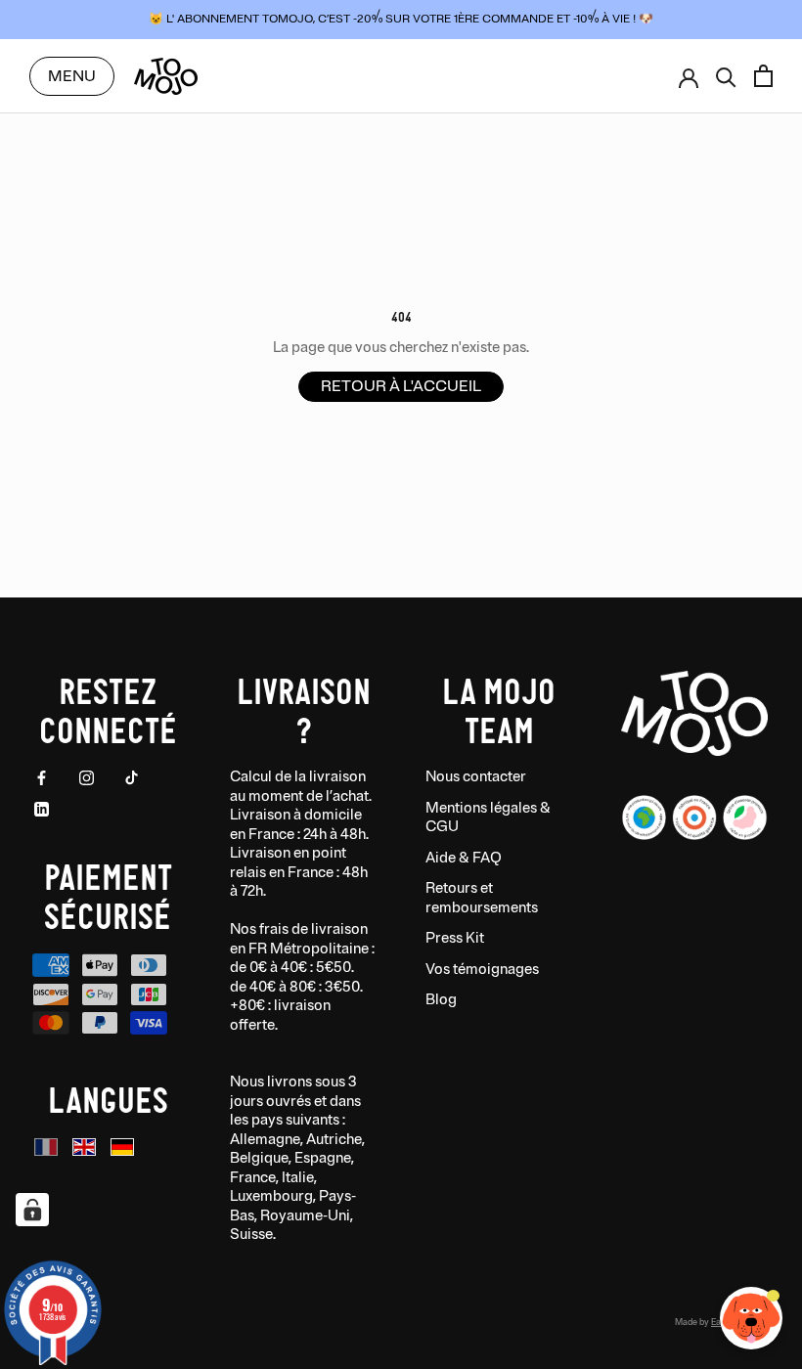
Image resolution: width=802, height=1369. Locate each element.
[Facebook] (41, 777)
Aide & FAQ (463, 858)
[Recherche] (726, 76)
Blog (441, 1000)
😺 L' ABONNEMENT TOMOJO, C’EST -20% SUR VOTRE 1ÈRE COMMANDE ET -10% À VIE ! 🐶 (401, 19)
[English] (84, 1148)
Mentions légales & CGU (488, 818)
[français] (46, 1148)
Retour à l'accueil (401, 386)
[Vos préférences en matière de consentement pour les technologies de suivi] (32, 1209)
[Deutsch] (122, 1148)
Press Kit (454, 938)
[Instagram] (86, 777)
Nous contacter (475, 777)
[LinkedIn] (41, 808)
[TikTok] (131, 777)
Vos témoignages (482, 969)
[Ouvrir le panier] (763, 76)
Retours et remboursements (481, 898)
